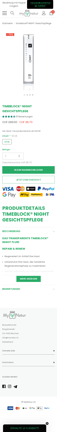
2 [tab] (27, 94)
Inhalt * (9, 135)
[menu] (4, 13)
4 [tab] (32, 94)
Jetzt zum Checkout (28, 179)
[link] (14, 315)
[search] (12, 12)
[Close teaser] (47, 423)
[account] (44, 12)
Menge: (6, 149)
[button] (9, 116)
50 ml (7, 142)
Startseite (7, 23)
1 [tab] (24, 94)
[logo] (28, 13)
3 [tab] (30, 94)
